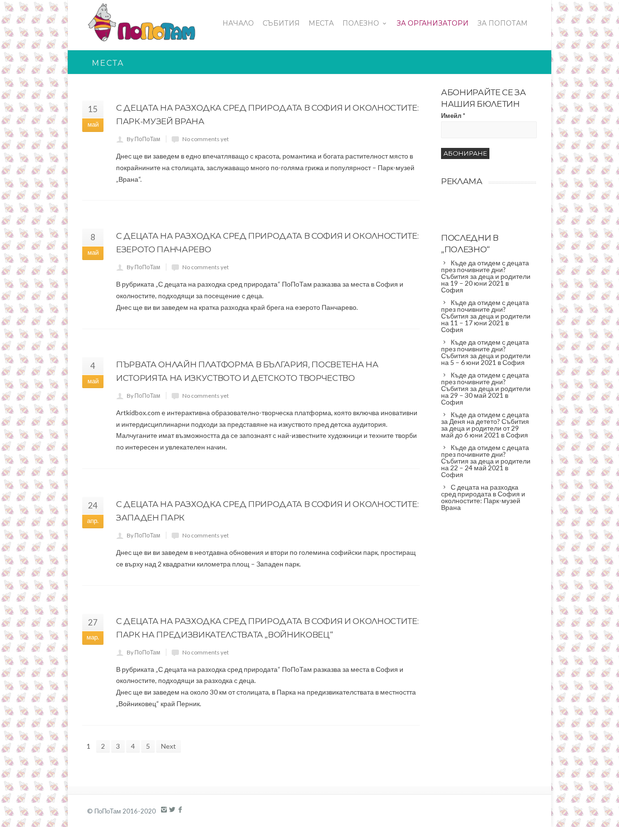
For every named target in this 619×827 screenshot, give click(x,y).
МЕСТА (321, 23)
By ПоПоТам (143, 139)
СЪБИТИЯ (281, 23)
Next (168, 746)
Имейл (453, 115)
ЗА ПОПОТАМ (502, 23)
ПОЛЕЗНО (360, 23)
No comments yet (205, 139)
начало (238, 23)
